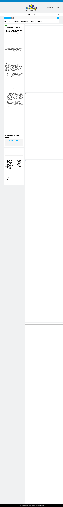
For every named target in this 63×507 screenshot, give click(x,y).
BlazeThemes (42, 505)
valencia (17, 135)
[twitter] (5, 7)
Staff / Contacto (31, 14)
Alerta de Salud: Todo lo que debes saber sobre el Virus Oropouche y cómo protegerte (19, 163)
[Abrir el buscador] (57, 14)
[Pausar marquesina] (58, 18)
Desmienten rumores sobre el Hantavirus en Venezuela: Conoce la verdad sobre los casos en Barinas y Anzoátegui (10, 164)
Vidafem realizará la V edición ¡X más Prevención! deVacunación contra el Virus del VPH (19, 177)
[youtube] (7, 7)
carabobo (13, 135)
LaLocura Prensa (7, 33)
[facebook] (4, 7)
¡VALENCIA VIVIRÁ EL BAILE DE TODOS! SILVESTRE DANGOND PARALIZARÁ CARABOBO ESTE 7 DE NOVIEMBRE (32, 17)
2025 (9, 135)
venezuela (6, 137)
